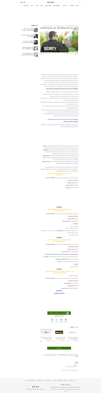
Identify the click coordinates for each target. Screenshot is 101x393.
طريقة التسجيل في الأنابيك (59, 293)
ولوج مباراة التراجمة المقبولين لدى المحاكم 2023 (46, 338)
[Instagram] (21, 2)
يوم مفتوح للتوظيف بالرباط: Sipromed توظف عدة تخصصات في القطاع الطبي (72, 338)
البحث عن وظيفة (72, 380)
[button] (79, 2)
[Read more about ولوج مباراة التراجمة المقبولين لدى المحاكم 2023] (46, 332)
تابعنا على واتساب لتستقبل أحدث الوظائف (57, 313)
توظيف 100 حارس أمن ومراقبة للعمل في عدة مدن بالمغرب (27, 41)
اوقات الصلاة (60, 380)
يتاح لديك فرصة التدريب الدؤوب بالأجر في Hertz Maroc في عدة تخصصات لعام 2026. (60, 338)
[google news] (36, 386)
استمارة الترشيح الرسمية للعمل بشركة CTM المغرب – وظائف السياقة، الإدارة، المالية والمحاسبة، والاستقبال (27, 54)
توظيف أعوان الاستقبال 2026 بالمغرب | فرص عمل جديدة (27, 29)
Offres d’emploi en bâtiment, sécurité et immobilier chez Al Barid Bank (61, 254)
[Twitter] (22, 2)
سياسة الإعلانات (40, 380)
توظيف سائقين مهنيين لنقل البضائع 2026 (27, 35)
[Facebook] (24, 2)
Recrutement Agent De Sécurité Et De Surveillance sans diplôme (63, 119)
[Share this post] (41, 54)
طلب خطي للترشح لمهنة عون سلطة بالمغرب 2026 (27, 47)
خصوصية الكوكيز (32, 380)
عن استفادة (66, 380)
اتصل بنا (26, 380)
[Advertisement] (50, 15)
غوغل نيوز (54, 380)
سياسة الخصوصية (47, 380)
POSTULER (59, 207)
